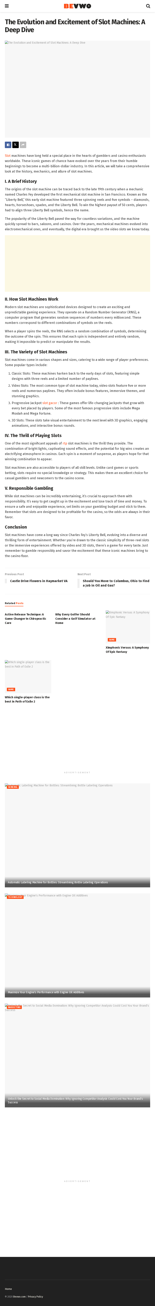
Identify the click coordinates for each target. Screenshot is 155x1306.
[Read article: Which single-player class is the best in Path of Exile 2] (28, 676)
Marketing (14, 1007)
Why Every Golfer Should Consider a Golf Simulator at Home (75, 619)
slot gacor (49, 403)
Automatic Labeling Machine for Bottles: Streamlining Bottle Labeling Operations (58, 882)
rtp (65, 443)
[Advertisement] (77, 263)
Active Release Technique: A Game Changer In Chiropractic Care (25, 619)
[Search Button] (148, 6)
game (112, 640)
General (13, 787)
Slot (7, 156)
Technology (15, 897)
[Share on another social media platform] (23, 145)
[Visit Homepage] (77, 6)
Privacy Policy (35, 1296)
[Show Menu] (7, 6)
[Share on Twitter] (15, 145)
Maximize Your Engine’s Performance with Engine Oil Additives (46, 992)
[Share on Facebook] (8, 145)
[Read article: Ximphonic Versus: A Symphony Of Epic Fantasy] (129, 627)
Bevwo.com (19, 1296)
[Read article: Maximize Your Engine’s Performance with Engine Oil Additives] (77, 945)
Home (8, 1288)
